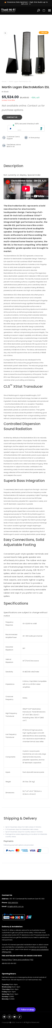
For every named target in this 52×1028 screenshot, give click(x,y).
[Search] (38, 10)
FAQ (31, 960)
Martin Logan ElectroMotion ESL (20, 81)
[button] (43, 10)
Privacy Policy (7, 960)
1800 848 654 (13, 903)
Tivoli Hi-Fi (19, 1022)
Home (4, 81)
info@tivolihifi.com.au (15, 906)
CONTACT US (12, 117)
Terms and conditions (21, 960)
